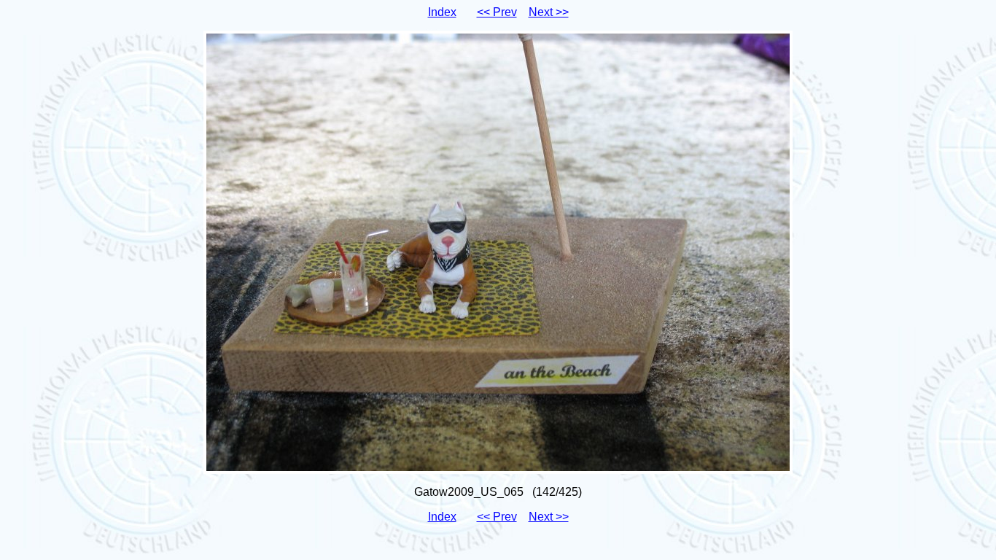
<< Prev (497, 12)
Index (442, 12)
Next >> (549, 12)
